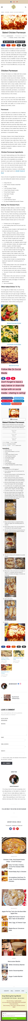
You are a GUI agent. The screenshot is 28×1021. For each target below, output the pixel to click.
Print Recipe (20, 42)
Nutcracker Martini (14, 961)
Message (3, 723)
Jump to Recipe (9, 42)
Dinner (16, 37)
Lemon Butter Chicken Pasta (14, 344)
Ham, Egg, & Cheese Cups (17, 922)
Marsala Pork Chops (14, 365)
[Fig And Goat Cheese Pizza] (7, 697)
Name (2, 737)
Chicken (7, 12)
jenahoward (10, 36)
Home (2, 12)
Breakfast (14, 908)
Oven (19, 37)
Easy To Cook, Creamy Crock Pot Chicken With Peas (16, 866)
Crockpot (6, 991)
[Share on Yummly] (13, 45)
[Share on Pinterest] (8, 45)
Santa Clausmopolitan (16, 970)
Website (3, 751)
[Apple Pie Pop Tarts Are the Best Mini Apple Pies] (14, 898)
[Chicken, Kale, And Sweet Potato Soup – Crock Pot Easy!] (14, 846)
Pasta (23, 37)
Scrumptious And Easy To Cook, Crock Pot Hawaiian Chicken (17, 879)
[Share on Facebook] (3, 45)
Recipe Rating (4, 718)
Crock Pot (14, 856)
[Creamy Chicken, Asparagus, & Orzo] (6, 653)
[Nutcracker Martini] (14, 948)
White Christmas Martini (17, 965)
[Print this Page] (19, 45)
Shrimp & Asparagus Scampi (14, 323)
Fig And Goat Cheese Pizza (15, 697)
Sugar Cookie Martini (15, 976)
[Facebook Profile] (18, 684)
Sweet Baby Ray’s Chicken (17, 871)
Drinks (14, 958)
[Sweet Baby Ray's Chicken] (6, 667)
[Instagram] (20, 684)
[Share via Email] (24, 45)
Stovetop (17, 991)
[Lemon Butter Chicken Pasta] (18, 653)
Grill (12, 991)
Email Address (4, 744)
